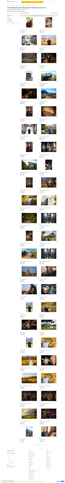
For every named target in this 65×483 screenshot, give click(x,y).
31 (20, 295)
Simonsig (21, 225)
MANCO (30, 468)
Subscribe (10, 462)
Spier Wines (41, 154)
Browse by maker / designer (32, 455)
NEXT (38, 446)
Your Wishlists (30, 459)
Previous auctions (31, 456)
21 (20, 206)
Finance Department (31, 477)
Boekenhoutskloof (22, 136)
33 (20, 313)
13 (20, 135)
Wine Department (31, 476)
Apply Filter (13, 23)
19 (20, 188)
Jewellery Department (31, 474)
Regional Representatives (32, 471)
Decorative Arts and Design (32, 473)
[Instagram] (8, 466)
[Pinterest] (13, 466)
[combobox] (8, 455)
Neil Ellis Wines (21, 403)
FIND (47, 1)
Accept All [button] (62, 481)
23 (20, 224)
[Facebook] (12, 466)
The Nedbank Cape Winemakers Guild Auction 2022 (17, 5)
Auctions (8, 5)
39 (20, 366)
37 (20, 348)
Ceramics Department (31, 475)
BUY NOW (21, 1)
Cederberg (21, 47)
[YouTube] (10, 466)
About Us (30, 460)
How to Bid (47, 455)
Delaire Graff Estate (42, 225)
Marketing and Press (31, 469)
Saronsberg (21, 314)
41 (20, 384)
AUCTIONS (17, 1)
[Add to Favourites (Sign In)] (57, 28)
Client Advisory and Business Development (34, 470)
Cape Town (47, 460)
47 (20, 437)
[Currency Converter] (50, 1)
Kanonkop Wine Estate (42, 65)
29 (20, 277)
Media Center (30, 458)
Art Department (30, 472)
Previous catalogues (31, 457)
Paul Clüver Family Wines (22, 385)
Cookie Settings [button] (58, 481)
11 (20, 117)
